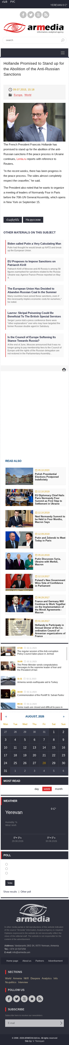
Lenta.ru (21, 158)
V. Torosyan (38, 1041)
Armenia (17, 978)
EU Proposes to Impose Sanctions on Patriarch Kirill (32, 263)
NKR (26, 978)
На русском (33, 219)
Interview (23, 982)
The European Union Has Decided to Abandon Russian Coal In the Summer (32, 290)
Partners (40, 961)
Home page (12, 961)
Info (56, 978)
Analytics (47, 978)
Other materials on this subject (29, 232)
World (27, 94)
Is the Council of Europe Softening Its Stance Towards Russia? (32, 339)
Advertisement (55, 961)
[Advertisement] (34, 409)
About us (26, 961)
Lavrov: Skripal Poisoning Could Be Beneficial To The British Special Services (34, 314)
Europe (18, 94)
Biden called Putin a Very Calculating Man (34, 243)
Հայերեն (12, 219)
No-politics (10, 982)
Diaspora (35, 978)
